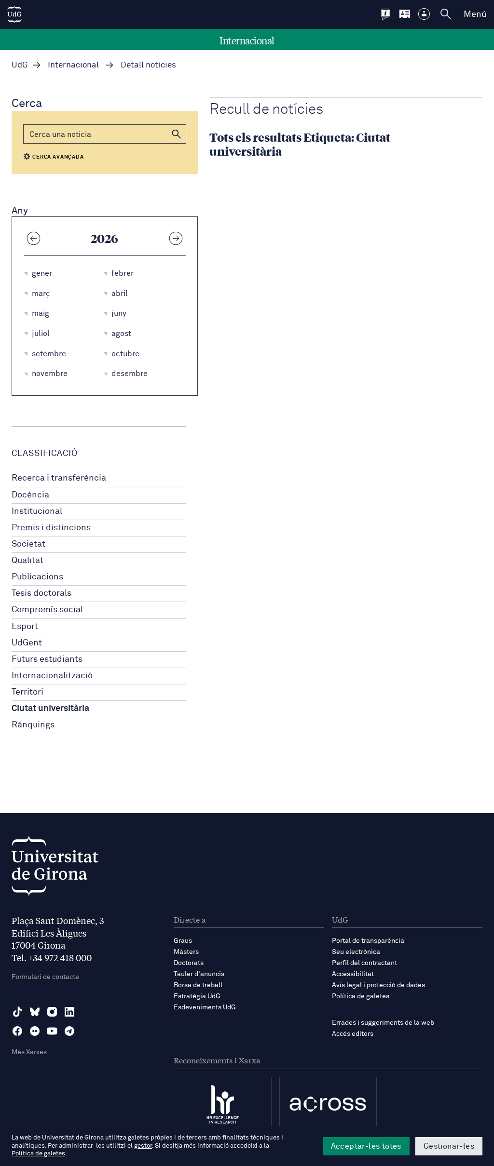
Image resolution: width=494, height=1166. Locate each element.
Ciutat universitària (50, 708)
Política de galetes (360, 996)
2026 (104, 238)
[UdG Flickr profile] (35, 1031)
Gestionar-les (449, 1146)
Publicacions (37, 577)
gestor (143, 1146)
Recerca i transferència (59, 478)
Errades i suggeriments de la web (383, 1022)
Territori (27, 692)
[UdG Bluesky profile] (35, 1012)
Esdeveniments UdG (205, 1007)
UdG (20, 65)
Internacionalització (52, 675)
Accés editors (352, 1034)
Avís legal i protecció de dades (378, 985)
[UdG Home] (14, 14)
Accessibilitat (353, 974)
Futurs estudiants (47, 659)
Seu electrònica (356, 952)
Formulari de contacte (45, 977)
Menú (475, 14)
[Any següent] (176, 238)
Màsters (186, 952)
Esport (25, 626)
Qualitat (27, 560)
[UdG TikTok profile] (17, 1012)
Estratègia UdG (197, 996)
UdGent (27, 643)
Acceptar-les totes (366, 1146)
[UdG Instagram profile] (52, 1012)
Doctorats (189, 963)
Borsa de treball (198, 985)
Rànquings (33, 725)
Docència (30, 495)
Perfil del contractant (364, 963)
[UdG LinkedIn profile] (69, 1012)
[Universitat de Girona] (55, 868)
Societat (28, 544)
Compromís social (47, 609)
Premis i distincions (51, 527)
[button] (176, 134)
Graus (183, 941)
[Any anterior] (33, 238)
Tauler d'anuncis (199, 974)
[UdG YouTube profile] (52, 1031)
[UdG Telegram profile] (69, 1031)
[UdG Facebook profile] (17, 1031)
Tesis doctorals (41, 593)
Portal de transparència (368, 941)
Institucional (37, 511)
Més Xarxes (29, 1052)
